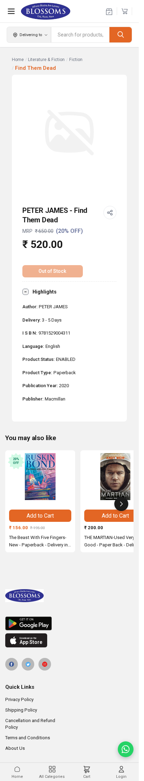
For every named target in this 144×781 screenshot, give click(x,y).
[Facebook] (11, 664)
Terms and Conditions (27, 737)
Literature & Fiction (46, 60)
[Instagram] (44, 664)
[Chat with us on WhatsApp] (126, 749)
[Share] (110, 212)
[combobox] (80, 34)
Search (121, 34)
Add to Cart (40, 515)
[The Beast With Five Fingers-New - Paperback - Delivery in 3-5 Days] (40, 476)
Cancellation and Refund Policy (30, 724)
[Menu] (11, 11)
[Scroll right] (121, 504)
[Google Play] (69, 624)
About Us (15, 748)
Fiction (75, 60)
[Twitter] (28, 664)
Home (18, 59)
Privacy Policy (19, 699)
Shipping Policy (21, 710)
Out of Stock (52, 271)
